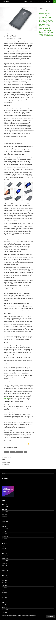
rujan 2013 (4, 597)
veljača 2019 (4, 519)
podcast (51, 27)
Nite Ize (40, 25)
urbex (51, 35)
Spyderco (45, 34)
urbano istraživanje (45, 35)
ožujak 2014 (4, 587)
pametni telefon (48, 25)
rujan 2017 (4, 541)
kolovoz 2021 (5, 506)
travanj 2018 (4, 533)
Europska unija (46, 15)
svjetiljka (50, 34)
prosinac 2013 (5, 592)
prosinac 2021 (5, 504)
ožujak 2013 (4, 607)
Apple (48, 10)
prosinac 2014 (5, 575)
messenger (41, 22)
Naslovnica (26, 1)
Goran (19, 38)
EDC (34, 1)
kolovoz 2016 (5, 560)
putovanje (41, 31)
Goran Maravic (6, 1)
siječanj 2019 (5, 521)
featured (41, 17)
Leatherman (45, 21)
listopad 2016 (5, 558)
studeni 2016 (5, 555)
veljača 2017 (4, 548)
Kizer (46, 20)
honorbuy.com (7, 398)
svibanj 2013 (4, 604)
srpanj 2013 (4, 599)
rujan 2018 (4, 526)
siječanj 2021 (5, 511)
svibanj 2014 (4, 585)
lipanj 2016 (4, 565)
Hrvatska (41, 18)
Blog (31, 1)
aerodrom (41, 10)
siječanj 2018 (5, 536)
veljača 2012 (4, 612)
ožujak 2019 (4, 516)
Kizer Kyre (49, 20)
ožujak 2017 (4, 546)
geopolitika (48, 17)
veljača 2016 (4, 568)
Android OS (45, 10)
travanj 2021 (4, 509)
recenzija (47, 31)
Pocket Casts (46, 27)
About (50, 1)
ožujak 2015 (4, 573)
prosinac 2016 (5, 553)
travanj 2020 (4, 514)
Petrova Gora (41, 27)
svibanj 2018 (4, 531)
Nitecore (50, 24)
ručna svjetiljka (42, 32)
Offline (46, 1)
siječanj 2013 (5, 609)
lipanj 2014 (4, 582)
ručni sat (49, 32)
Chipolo (6, 458)
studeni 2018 (5, 523)
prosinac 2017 (5, 538)
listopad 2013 (5, 595)
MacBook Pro (50, 21)
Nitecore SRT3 (6, 463)
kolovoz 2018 (5, 528)
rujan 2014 (4, 580)
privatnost (51, 28)
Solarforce (41, 34)
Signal (52, 32)
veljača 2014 (4, 590)
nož (43, 25)
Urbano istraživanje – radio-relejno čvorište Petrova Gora (14, 481)
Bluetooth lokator (42, 13)
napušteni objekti (43, 24)
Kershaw (49, 18)
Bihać (48, 12)
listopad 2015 (5, 570)
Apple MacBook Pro (43, 12)
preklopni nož (43, 28)
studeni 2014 (5, 577)
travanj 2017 (4, 543)
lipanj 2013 (4, 602)
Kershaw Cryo (42, 20)
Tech (38, 1)
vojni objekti (41, 37)
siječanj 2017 (5, 550)
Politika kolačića (26, 618)
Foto (42, 1)
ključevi (40, 21)
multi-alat (46, 23)
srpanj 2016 (4, 563)
